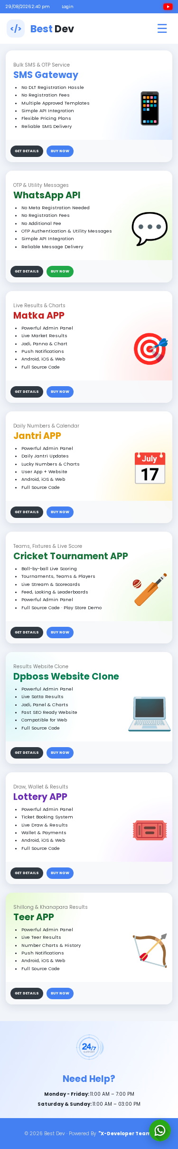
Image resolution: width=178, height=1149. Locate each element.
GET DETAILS (27, 151)
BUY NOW (60, 151)
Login (68, 7)
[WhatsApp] (160, 1130)
